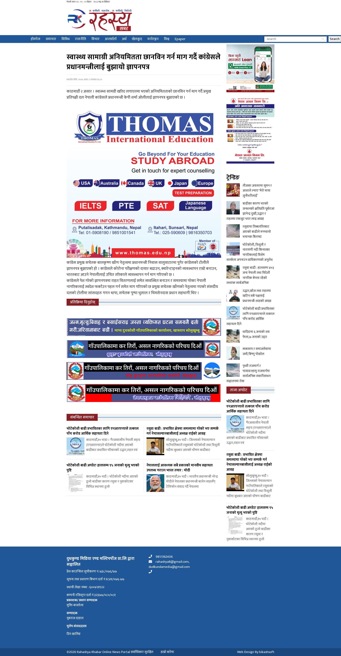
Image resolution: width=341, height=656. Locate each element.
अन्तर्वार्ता (111, 39)
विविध (65, 39)
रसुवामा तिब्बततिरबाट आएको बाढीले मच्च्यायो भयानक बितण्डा (257, 231)
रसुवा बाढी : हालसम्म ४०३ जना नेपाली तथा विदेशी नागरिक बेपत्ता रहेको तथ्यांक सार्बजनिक (250, 275)
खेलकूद (137, 39)
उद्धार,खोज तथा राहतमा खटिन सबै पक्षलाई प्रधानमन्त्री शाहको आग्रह (257, 296)
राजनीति (80, 39)
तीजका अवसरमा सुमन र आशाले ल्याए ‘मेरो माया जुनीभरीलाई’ (257, 191)
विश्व (166, 39)
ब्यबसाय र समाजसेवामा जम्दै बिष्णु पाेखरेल (257, 351)
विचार (95, 39)
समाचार (51, 39)
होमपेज (35, 39)
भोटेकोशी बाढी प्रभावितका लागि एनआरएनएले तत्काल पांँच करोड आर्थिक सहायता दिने (250, 316)
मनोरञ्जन (153, 39)
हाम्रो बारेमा (167, 652)
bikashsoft (266, 652)
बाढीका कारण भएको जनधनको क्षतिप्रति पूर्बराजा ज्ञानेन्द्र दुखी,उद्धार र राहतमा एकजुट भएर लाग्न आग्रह (250, 211)
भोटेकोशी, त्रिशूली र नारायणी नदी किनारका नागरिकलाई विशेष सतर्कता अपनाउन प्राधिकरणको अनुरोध (249, 252)
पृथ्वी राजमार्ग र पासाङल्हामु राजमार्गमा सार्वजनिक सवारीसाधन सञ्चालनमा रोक (248, 373)
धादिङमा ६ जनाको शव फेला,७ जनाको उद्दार (256, 334)
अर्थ (124, 39)
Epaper (180, 39)
